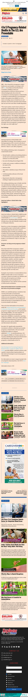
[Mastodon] (16, 647)
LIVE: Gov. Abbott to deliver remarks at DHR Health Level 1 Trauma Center (21, 492)
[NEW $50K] (14, 19)
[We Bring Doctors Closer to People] (9, 631)
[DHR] (14, 696)
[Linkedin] (7, 647)
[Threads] (12, 647)
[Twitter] (5, 647)
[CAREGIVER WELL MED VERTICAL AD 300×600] (14, 463)
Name (7, 665)
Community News (11, 676)
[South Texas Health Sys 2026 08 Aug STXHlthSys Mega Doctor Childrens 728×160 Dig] (14, 134)
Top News (9, 674)
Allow (17, 6)
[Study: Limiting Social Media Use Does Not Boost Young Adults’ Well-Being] (7, 408)
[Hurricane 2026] (14, 79)
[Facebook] (2, 647)
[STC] (14, 9)
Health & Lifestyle (5, 36)
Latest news (5, 393)
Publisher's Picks (10, 684)
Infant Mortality (20, 378)
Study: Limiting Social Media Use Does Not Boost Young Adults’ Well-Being (20, 407)
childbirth (11, 378)
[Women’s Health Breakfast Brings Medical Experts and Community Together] (7, 435)
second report (14, 217)
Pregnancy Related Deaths (16, 380)
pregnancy (5, 380)
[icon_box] (6, 653)
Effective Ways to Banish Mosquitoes (19, 415)
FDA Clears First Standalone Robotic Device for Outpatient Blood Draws (20, 399)
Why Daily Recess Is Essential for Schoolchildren (19, 424)
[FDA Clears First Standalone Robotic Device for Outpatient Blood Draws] (7, 400)
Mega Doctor (10, 682)
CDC (6, 378)
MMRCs (9, 333)
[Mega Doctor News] (5, 13)
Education (9, 678)
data (18, 67)
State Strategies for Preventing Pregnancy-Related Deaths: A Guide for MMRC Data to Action (12, 348)
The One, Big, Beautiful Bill (12, 686)
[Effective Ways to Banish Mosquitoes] (7, 417)
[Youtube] (19, 647)
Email (7, 669)
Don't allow (11, 6)
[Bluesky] (14, 647)
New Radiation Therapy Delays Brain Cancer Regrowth (6, 492)
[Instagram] (9, 647)
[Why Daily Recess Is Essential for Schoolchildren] (7, 426)
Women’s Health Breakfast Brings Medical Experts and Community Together (19, 434)
